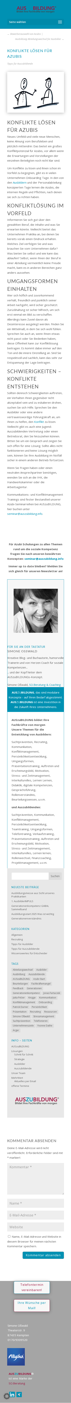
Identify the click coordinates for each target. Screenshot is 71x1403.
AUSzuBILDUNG (21, 979)
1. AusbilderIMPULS (22, 901)
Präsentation (20, 1011)
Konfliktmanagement (24, 1002)
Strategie (19, 1059)
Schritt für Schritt (23, 1054)
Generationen (34, 988)
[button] (7, 1396)
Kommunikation (47, 997)
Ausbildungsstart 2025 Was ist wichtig (32, 914)
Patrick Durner (20, 1007)
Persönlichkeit (39, 1007)
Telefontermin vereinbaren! (31, 1287)
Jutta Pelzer (19, 997)
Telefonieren (41, 1020)
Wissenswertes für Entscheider (29, 953)
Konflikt (39, 422)
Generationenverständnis (26, 918)
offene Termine (20, 1086)
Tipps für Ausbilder (22, 944)
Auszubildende (37, 974)
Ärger (16, 1030)
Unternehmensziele (23, 1025)
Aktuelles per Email (25, 1081)
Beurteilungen (20, 983)
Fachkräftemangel (41, 983)
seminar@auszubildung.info (24, 514)
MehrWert (17, 1077)
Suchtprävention (21, 1020)
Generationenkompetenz (26, 993)
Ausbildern (20, 182)
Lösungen (17, 1051)
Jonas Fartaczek (51, 993)
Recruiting (17, 939)
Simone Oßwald (21, 1016)
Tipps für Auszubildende (20, 63)
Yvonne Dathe (44, 1025)
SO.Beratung (17, 1383)
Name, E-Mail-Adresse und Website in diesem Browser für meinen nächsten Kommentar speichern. (34, 1241)
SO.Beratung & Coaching (45, 685)
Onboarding (45, 1002)
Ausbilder (41, 969)
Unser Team (18, 1073)
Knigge (32, 997)
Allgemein (17, 935)
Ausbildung (19, 974)
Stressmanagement (43, 1016)
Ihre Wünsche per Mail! (32, 1305)
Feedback (18, 988)
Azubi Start (39, 979)
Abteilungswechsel (23, 969)
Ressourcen (50, 1011)
